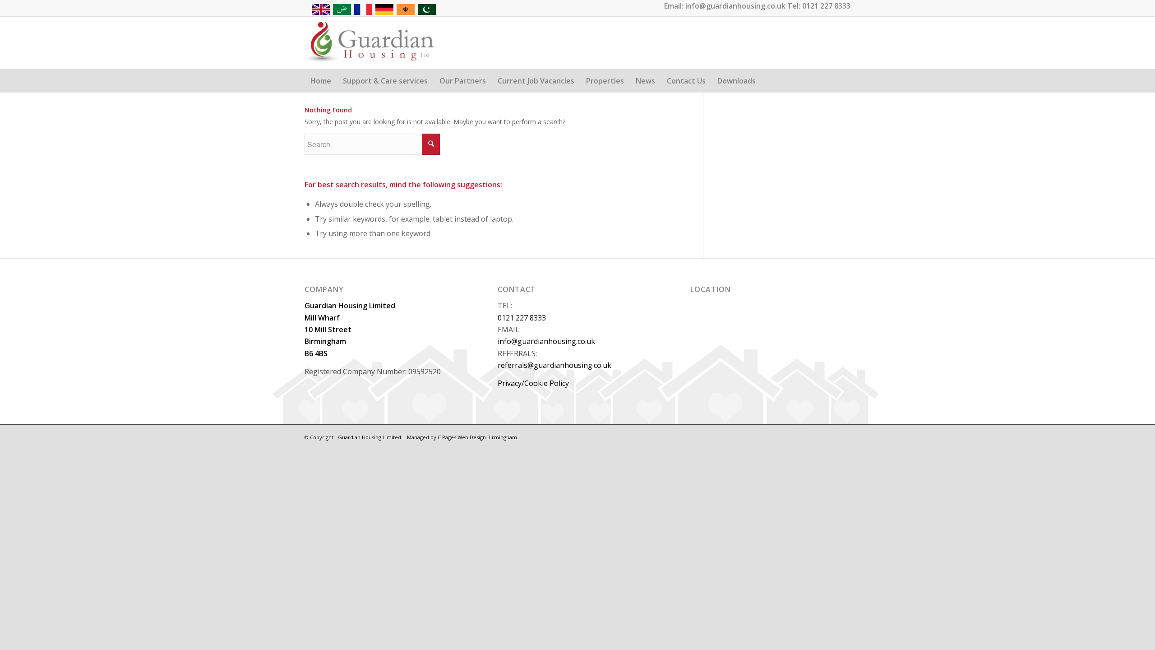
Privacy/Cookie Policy (533, 383)
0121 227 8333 (522, 318)
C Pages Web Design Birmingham (477, 437)
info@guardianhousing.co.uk (546, 341)
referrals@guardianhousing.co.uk (554, 365)
